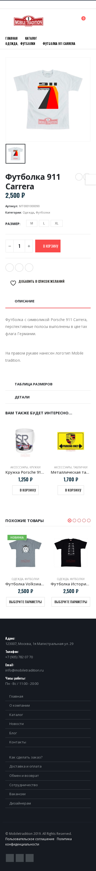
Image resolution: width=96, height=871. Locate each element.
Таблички (73, 467)
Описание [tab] (24, 301)
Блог (13, 733)
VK (29, 267)
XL (56, 223)
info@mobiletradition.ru (24, 670)
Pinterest (20, 858)
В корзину (50, 246)
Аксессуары (12, 467)
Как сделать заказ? (25, 757)
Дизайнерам (20, 803)
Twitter (9, 267)
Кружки (28, 467)
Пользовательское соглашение (29, 839)
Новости (16, 723)
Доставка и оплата (25, 766)
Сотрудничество (23, 784)
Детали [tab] (22, 397)
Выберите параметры (25, 601)
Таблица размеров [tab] (34, 384)
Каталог (16, 714)
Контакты (17, 742)
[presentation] (81, 412)
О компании (19, 705)
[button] (69, 520)
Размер (12, 223)
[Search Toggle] (71, 20)
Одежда (28, 212)
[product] (64, 441)
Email (19, 267)
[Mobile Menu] (9, 21)
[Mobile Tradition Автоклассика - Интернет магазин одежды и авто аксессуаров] (28, 21)
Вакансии (17, 793)
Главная (16, 696)
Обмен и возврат (24, 775)
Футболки (43, 212)
